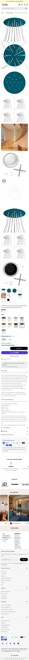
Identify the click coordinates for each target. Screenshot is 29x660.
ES (15, 657)
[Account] (22, 5)
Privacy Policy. (4, 564)
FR (17, 657)
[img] (18, 533)
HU (24, 657)
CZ (9, 657)
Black (10, 339)
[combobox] (14, 8)
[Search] (26, 8)
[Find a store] (19, 5)
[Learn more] (3, 311)
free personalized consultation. (11, 366)
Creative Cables (7, 648)
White (3, 339)
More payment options (14, 355)
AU (0, 657)
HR (22, 657)
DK (13, 657)
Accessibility (15, 655)
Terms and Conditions (18, 563)
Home (2, 12)
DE (11, 657)
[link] (5, 484)
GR (19, 657)
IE (26, 657)
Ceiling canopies (9, 12)
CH (7, 657)
